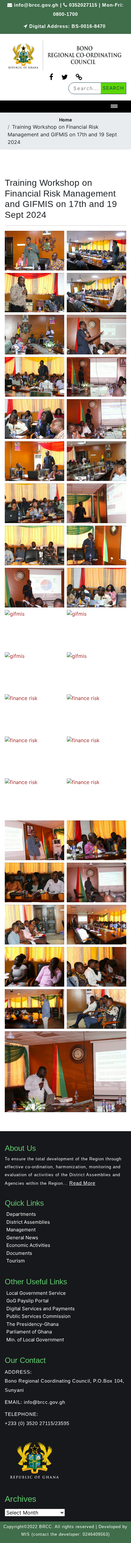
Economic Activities (28, 1245)
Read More (82, 1183)
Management (21, 1230)
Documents (19, 1253)
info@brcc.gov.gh (36, 5)
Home (65, 119)
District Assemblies (28, 1222)
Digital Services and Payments (40, 1309)
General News (22, 1238)
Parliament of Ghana (29, 1332)
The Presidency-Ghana (32, 1324)
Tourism (15, 1261)
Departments (21, 1214)
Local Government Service (36, 1293)
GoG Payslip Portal (27, 1301)
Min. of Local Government (35, 1340)
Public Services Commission (38, 1316)
